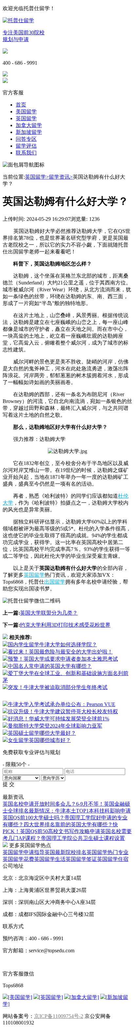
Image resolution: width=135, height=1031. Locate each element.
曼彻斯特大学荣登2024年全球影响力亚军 (55, 726)
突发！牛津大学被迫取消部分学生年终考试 (57, 687)
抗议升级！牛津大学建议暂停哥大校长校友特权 (63, 711)
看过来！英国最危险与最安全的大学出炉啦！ (60, 651)
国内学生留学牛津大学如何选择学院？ (52, 644)
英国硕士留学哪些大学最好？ (42, 733)
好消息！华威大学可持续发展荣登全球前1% (58, 718)
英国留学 (26, 118)
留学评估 (26, 146)
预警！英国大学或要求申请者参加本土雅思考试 (63, 659)
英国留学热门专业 (107, 852)
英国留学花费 (18, 859)
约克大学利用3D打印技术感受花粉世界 (65, 625)
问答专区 (26, 139)
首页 (21, 104)
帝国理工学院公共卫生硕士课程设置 (83, 838)
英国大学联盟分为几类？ (49, 613)
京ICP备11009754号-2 (58, 1016)
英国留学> (37, 177)
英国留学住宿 (112, 859)
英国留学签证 (81, 859)
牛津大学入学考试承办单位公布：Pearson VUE (61, 704)
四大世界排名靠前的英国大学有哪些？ (68, 824)
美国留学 (26, 111)
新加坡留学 (29, 132)
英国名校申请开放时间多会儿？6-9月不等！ (53, 804)
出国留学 (54, 582)
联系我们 (26, 152)
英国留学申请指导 (24, 852)
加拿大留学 (29, 125)
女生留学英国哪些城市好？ (39, 740)
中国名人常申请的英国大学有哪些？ (50, 666)
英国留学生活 (50, 859)
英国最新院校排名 (66, 852)
